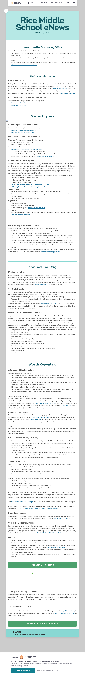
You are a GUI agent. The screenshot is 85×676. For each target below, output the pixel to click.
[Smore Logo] (16, 3)
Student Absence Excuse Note (44, 403)
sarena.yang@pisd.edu (42, 285)
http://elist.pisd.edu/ (68, 611)
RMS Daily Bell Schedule (42, 565)
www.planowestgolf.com (60, 88)
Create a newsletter (23, 670)
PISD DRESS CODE (60, 518)
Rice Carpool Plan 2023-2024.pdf (22, 502)
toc (6, 10)
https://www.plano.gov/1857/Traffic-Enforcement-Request (38, 509)
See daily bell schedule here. (57, 547)
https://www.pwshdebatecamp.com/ (23, 130)
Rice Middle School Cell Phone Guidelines (51, 533)
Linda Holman (66, 406)
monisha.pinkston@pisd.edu (50, 252)
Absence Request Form (41, 417)
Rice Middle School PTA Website (42, 623)
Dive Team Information (19, 103)
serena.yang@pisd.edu (48, 304)
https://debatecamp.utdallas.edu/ (22, 132)
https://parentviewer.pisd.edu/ (65, 613)
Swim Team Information (19, 105)
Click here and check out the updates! (24, 65)
